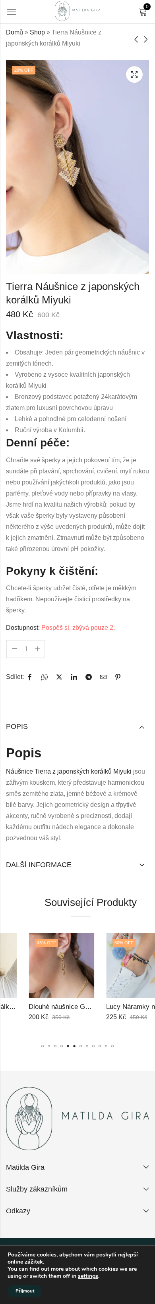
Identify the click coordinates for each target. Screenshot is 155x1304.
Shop (37, 32)
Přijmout (24, 1291)
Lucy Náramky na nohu (118, 1006)
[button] (42, 1046)
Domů (14, 32)
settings (88, 1276)
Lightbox (134, 74)
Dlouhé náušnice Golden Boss (51, 1006)
